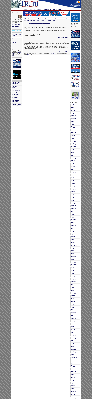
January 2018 (73, 186)
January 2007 (73, 388)
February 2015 (73, 237)
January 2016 (73, 220)
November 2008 (73, 354)
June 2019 (72, 163)
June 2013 (72, 268)
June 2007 (72, 380)
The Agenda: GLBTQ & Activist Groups (16, 83)
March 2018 (73, 183)
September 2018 (74, 175)
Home (26, 9)
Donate (60, 9)
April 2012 (72, 290)
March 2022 (73, 127)
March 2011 (73, 310)
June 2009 (72, 343)
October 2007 (73, 374)
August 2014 (73, 247)
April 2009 (72, 346)
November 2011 (73, 298)
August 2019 (73, 160)
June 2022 (72, 124)
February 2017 (73, 202)
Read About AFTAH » (16, 24)
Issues (35, 9)
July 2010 (72, 323)
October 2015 (73, 225)
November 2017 (73, 189)
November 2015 (73, 223)
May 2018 (72, 180)
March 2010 (73, 329)
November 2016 (73, 206)
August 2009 (73, 340)
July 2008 (72, 360)
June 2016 (72, 214)
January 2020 (73, 155)
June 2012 (72, 287)
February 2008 (73, 368)
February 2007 (73, 386)
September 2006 (74, 394)
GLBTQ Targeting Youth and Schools (16, 91)
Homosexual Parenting (16, 88)
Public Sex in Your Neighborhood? (15, 101)
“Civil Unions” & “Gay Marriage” (16, 87)
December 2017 (73, 188)
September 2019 (74, 158)
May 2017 (72, 197)
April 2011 (72, 309)
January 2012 (73, 295)
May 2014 (72, 251)
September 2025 (74, 110)
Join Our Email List (47, 9)
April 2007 (72, 383)
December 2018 (73, 171)
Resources (40, 9)
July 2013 (72, 267)
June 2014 (72, 250)
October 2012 (73, 281)
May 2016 (72, 216)
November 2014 (73, 242)
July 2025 (72, 112)
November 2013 (73, 261)
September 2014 (74, 245)
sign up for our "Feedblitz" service (16, 48)
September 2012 (74, 282)
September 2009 (74, 338)
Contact (65, 9)
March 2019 (73, 166)
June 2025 (72, 113)
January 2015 (73, 239)
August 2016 (73, 211)
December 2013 (73, 259)
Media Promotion (15, 94)
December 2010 (73, 315)
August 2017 (73, 192)
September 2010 (74, 320)
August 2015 (73, 228)
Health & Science (15, 84)
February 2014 (73, 256)
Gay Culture (52, 53)
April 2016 (72, 217)
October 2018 (73, 174)
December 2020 (73, 144)
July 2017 (72, 194)
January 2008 (73, 369)
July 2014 (72, 248)
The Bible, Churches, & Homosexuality (16, 105)
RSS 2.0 (28, 54)
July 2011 (72, 304)
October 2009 (73, 337)
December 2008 (73, 352)
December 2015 (73, 222)
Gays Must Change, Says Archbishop (62, 18)
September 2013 (74, 264)
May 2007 (72, 382)
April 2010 (72, 327)
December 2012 (73, 278)
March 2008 (73, 366)
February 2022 (73, 129)
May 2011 (72, 307)
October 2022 (73, 121)
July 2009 (72, 341)
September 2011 (73, 301)
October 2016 (73, 208)
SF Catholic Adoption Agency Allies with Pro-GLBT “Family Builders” (36, 18)
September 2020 (74, 146)
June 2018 (72, 178)
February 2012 (73, 293)
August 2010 (73, 321)
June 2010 (72, 324)
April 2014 (72, 253)
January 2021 (73, 143)
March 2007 (73, 385)
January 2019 (73, 169)
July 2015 (72, 230)
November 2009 (73, 335)
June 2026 (72, 104)
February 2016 (73, 219)
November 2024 (73, 115)
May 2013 (72, 270)
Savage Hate (55, 9)
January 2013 (73, 276)
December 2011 (73, 296)
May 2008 (72, 363)
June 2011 (72, 306)
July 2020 (72, 147)
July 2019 (72, 161)
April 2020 (72, 152)
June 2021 (72, 138)
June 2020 (72, 149)
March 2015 (73, 236)
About (30, 9)
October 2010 (73, 318)
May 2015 (72, 233)
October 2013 (73, 262)
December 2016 (73, 205)
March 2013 (73, 273)
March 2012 (73, 292)
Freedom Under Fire (16, 97)
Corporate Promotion (16, 92)
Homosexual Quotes (16, 102)
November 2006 (73, 391)
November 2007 (73, 372)
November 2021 (73, 133)
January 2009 (73, 351)
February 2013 (73, 275)
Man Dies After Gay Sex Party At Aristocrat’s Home (38, 40)
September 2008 (74, 357)
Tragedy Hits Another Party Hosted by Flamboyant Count (39, 20)
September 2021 (74, 135)
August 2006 (73, 396)
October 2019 (73, 157)
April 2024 (72, 116)
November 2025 (73, 107)
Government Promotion (16, 95)
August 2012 (73, 284)
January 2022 (73, 130)
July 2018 (72, 177)
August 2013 (73, 265)
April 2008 (72, 365)
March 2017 (73, 200)
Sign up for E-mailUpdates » (15, 27)
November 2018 (73, 172)
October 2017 (73, 191)
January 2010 (73, 332)
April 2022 (72, 126)
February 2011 (73, 312)
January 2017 (73, 203)
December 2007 (73, 371)
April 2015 (72, 234)
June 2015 (72, 231)
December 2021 (73, 132)
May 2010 (72, 326)
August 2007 (73, 377)
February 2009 (73, 349)
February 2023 (73, 118)
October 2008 (73, 355)
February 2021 (73, 141)
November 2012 (73, 279)
